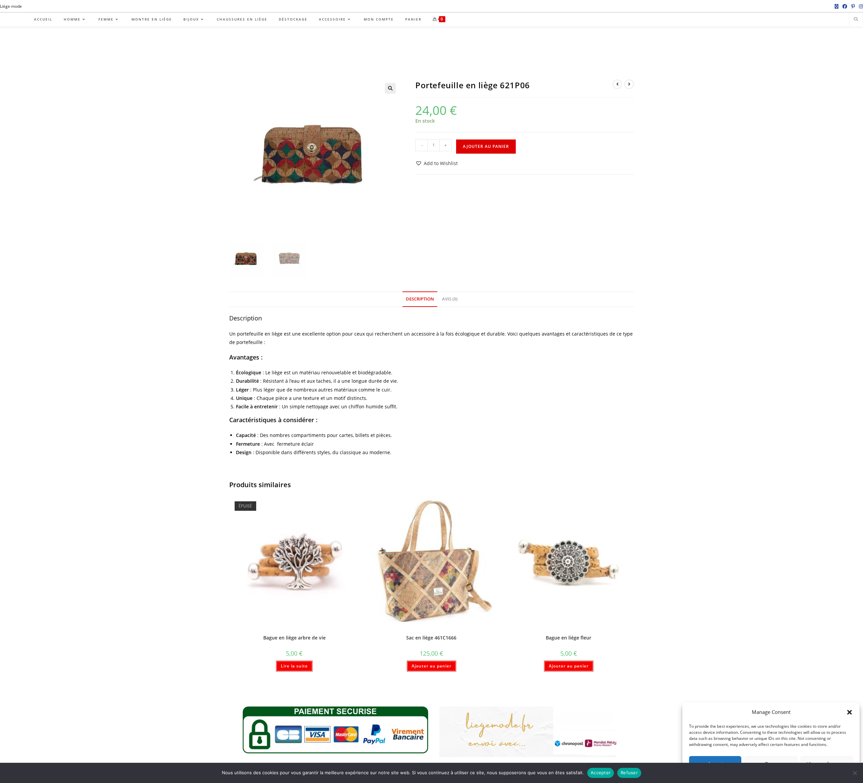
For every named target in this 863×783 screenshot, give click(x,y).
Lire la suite (294, 666)
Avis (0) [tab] (449, 299)
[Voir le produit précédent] (617, 84)
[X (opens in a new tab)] (836, 6)
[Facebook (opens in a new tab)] (844, 6)
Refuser (629, 772)
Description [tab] (420, 299)
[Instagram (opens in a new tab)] (860, 6)
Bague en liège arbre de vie (294, 637)
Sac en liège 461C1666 (431, 637)
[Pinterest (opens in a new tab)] (853, 6)
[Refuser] (854, 773)
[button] (849, 712)
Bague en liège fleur (568, 637)
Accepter (601, 772)
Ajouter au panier (486, 146)
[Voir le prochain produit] (629, 84)
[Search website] (856, 19)
